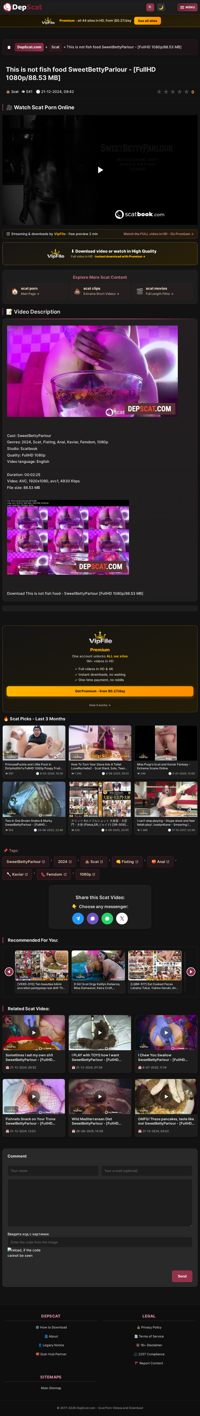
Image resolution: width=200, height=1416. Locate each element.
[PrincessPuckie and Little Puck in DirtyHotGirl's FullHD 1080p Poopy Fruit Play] (34, 742)
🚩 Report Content (149, 1363)
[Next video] (191, 971)
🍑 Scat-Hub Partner (51, 1354)
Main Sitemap (51, 1388)
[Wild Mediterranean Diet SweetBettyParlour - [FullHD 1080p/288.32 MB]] (100, 1096)
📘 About (51, 1336)
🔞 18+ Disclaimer (149, 1345)
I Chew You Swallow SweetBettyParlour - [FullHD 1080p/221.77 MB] (161, 1057)
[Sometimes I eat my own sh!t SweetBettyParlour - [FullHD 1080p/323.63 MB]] (34, 1032)
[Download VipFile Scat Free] (23, 7)
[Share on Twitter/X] (122, 918)
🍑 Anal (158, 861)
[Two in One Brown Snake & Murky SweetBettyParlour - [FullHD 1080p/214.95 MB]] (34, 799)
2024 (62, 861)
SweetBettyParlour (24, 861)
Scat (55, 47)
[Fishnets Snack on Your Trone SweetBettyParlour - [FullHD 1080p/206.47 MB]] (34, 1096)
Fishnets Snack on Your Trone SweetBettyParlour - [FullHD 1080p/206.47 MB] (30, 1121)
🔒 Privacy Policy (149, 1327)
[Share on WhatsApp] (107, 918)
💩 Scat (92, 861)
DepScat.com (29, 47)
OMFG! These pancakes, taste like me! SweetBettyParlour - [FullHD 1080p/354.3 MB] (166, 1121)
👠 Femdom (51, 874)
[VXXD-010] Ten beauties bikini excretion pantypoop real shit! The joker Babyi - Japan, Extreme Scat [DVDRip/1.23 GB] (41, 990)
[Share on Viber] (93, 918)
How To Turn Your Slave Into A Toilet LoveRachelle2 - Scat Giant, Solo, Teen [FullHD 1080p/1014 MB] (98, 766)
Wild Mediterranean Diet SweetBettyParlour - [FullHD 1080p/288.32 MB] (95, 1121)
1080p (85, 874)
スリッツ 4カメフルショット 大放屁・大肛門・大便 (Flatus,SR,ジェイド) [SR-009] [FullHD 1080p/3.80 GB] (99, 823)
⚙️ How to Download (51, 1327)
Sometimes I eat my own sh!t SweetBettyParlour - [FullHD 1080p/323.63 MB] (29, 1057)
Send (182, 1276)
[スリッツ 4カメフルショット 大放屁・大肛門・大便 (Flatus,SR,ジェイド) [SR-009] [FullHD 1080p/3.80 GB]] (100, 799)
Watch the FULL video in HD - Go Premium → (158, 234)
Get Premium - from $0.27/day (100, 691)
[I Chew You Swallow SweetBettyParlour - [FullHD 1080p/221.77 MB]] (166, 1032)
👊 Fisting (125, 861)
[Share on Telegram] (78, 918)
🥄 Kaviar (15, 874)
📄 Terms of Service (149, 1336)
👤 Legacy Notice (51, 1345)
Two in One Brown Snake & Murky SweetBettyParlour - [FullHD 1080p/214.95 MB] (28, 823)
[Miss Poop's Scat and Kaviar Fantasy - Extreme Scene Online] (166, 742)
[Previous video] (9, 971)
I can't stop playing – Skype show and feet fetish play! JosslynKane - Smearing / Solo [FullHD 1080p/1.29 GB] (166, 823)
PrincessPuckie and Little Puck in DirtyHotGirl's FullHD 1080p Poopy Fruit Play (32, 766)
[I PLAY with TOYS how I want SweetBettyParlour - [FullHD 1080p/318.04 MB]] (100, 1032)
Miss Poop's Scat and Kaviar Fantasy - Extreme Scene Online (163, 766)
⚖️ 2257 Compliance (149, 1354)
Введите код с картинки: (28, 1234)
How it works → (100, 705)
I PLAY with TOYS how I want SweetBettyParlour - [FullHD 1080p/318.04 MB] (95, 1057)
